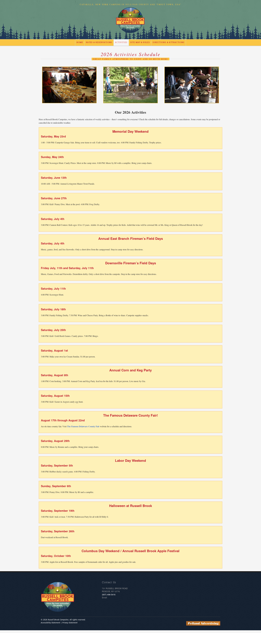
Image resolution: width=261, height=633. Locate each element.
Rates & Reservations (99, 42)
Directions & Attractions (168, 42)
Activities (121, 42)
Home (80, 42)
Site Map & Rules (140, 42)
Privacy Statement (69, 622)
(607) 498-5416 (108, 594)
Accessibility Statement (50, 622)
